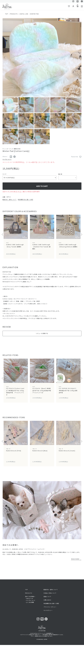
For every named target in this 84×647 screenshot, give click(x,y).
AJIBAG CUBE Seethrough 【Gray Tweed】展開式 (15, 244)
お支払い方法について (50, 593)
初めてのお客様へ (30, 596)
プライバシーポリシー (50, 607)
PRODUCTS (14, 14)
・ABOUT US (29, 598)
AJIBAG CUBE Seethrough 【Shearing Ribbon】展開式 (69, 244)
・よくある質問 (29, 602)
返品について (47, 596)
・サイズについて (30, 600)
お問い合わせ (47, 600)
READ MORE (75, 559)
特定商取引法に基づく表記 (25, 199)
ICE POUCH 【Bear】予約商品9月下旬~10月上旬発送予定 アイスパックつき (42, 390)
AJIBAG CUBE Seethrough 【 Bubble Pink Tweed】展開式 (41, 246)
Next (79, 57)
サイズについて (7, 159)
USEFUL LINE (24, 14)
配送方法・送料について (10, 199)
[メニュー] (81, 6)
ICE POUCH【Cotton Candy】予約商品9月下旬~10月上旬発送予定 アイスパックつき (15, 391)
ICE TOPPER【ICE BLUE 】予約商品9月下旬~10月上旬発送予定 (68, 390)
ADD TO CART (42, 186)
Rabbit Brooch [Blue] (39, 449)
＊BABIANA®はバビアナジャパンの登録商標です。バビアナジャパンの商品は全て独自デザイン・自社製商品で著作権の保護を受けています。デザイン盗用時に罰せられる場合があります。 (42, 635)
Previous (5, 57)
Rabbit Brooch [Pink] (13, 449)
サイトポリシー (48, 610)
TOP (6, 14)
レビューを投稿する (42, 333)
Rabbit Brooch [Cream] (67, 449)
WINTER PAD (34, 14)
